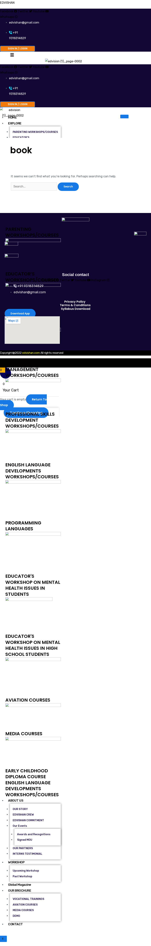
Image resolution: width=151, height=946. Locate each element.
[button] (12, 55)
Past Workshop (22, 876)
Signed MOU (24, 839)
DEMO (16, 916)
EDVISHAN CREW (23, 814)
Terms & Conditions (75, 305)
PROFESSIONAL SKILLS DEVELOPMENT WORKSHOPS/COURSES (32, 420)
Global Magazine (19, 884)
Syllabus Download (75, 309)
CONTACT (15, 924)
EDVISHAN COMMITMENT (28, 820)
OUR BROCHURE (19, 890)
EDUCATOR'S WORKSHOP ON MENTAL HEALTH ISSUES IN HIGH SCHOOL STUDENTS (32, 645)
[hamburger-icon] (124, 116)
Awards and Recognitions (33, 834)
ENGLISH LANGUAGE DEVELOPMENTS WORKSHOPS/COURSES (32, 471)
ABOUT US (15, 800)
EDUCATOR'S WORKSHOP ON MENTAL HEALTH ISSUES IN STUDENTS (32, 585)
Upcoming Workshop (26, 870)
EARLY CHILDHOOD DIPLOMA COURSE (26, 774)
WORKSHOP (16, 862)
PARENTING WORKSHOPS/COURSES (32, 232)
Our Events (20, 825)
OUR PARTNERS (23, 848)
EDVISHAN (7, 2)
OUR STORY (20, 809)
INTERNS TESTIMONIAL (27, 853)
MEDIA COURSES (23, 733)
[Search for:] (34, 186)
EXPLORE (14, 123)
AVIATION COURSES (27, 700)
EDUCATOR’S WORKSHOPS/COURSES (32, 277)
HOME (12, 117)
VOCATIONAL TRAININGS (28, 899)
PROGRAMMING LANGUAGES (23, 526)
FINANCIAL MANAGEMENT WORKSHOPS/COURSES (32, 369)
